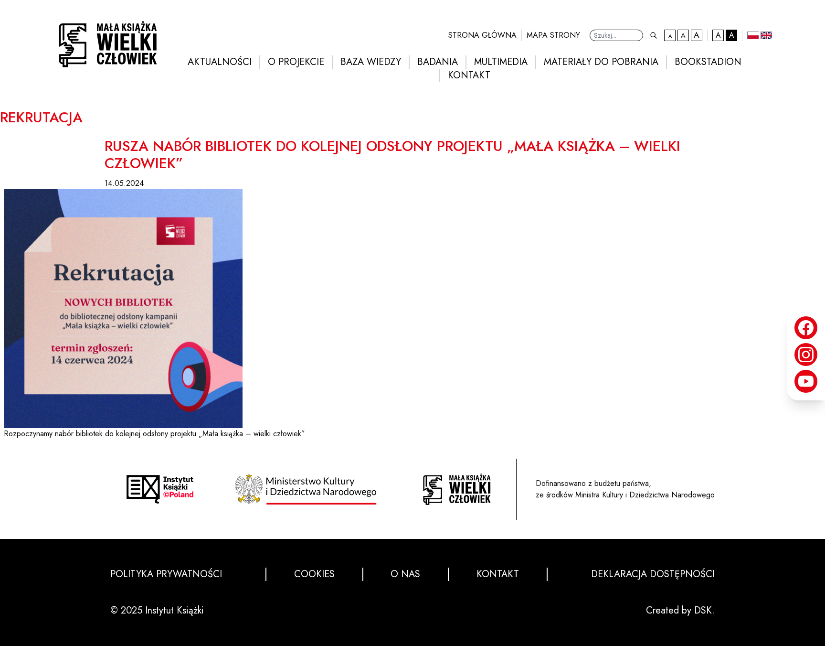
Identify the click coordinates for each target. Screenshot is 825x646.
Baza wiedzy (370, 62)
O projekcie (296, 62)
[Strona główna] (457, 490)
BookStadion (708, 62)
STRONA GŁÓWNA (482, 35)
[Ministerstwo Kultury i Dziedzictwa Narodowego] (308, 489)
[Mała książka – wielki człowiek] (105, 41)
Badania (437, 62)
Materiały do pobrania (601, 62)
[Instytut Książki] (160, 489)
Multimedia (501, 62)
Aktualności (220, 62)
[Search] (653, 35)
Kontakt (469, 75)
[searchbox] (616, 35)
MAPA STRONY (553, 35)
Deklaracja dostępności (653, 574)
